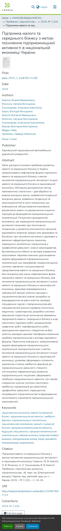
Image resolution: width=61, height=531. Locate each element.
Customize (32, 526)
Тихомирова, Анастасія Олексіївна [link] (22, 107)
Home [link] (5, 18)
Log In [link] (44, 7)
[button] (7, 7)
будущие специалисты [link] (15, 431)
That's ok (8, 526)
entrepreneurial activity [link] (25, 439)
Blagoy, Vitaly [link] (9, 130)
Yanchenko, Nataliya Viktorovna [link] (19, 134)
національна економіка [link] (16, 413)
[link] (30, 78)
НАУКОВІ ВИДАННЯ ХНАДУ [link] (28, 18)
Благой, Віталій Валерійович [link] (18, 100)
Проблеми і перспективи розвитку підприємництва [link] (21, 21)
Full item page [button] (14, 513)
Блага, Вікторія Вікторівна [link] (17, 111)
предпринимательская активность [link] (31, 428)
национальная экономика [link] (17, 424)
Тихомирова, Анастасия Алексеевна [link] (23, 122)
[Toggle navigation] (54, 7)
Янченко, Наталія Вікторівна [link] (18, 104)
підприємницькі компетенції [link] (29, 420)
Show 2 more (9, 139)
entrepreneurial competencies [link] (18, 443)
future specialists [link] (47, 439)
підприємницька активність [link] (26, 416)
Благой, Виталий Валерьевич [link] (19, 115)
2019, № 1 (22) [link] (49, 21)
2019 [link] (5, 89)
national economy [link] (28, 435)
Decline (19, 526)
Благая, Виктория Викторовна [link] (19, 126)
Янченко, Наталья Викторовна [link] (20, 119)
